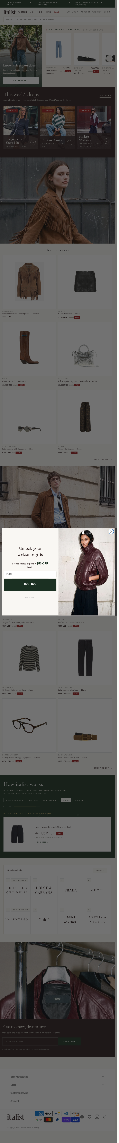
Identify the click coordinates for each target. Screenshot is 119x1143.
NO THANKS (30, 597)
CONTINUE (30, 584)
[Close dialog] (111, 531)
